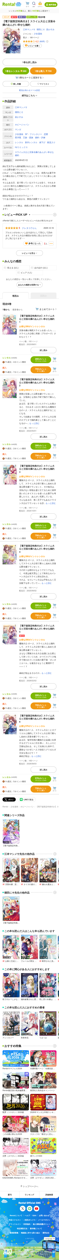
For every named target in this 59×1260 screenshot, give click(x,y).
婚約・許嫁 (40, 137)
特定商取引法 (22, 1228)
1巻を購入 (43, 71)
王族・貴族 (28, 137)
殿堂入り (51, 142)
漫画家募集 (14, 1233)
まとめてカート (47, 309)
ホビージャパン (22, 124)
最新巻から (17, 309)
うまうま (43, 1037)
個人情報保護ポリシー (41, 1224)
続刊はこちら (28, 95)
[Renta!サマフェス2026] (18, 4)
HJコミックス (21, 147)
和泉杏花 (24, 1037)
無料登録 (52, 4)
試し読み (43, 350)
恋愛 (46, 134)
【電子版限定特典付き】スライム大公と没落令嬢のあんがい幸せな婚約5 (36, 628)
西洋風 (18, 137)
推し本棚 (17, 83)
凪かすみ (50, 29)
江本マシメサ (29, 29)
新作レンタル (31, 142)
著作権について (36, 1228)
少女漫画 (38, 33)
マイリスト (44, 83)
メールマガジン (44, 1220)
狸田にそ (41, 29)
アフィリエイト (15, 1224)
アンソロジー (8, 1037)
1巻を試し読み (29, 62)
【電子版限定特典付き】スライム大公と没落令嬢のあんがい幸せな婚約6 (36, 718)
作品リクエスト (15, 1220)
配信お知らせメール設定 (29, 90)
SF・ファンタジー (33, 134)
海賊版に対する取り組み (30, 1233)
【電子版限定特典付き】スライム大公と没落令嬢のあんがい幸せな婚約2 (36, 382)
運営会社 (45, 1233)
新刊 (10, 1194)
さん (29, 227)
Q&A (34, 1215)
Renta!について (16, 1215)
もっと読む (34, 423)
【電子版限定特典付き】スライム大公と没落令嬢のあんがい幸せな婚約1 (36, 318)
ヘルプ (27, 1215)
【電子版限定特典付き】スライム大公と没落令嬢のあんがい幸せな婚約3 (36, 468)
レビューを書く (34, 46)
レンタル (19, 142)
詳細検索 (49, 1194)
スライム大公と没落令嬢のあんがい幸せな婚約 (34, 154)
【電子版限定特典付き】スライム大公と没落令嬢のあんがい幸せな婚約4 (36, 548)
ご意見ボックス (29, 1220)
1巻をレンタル (15, 71)
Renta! (5, 806)
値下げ (42, 142)
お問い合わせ (44, 1215)
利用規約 (26, 1224)
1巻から (6, 309)
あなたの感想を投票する (28, 284)
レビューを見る (28, 253)
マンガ (18, 129)
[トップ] (9, 4)
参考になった (34, 243)
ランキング (29, 1194)
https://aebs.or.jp (20, 1256)
